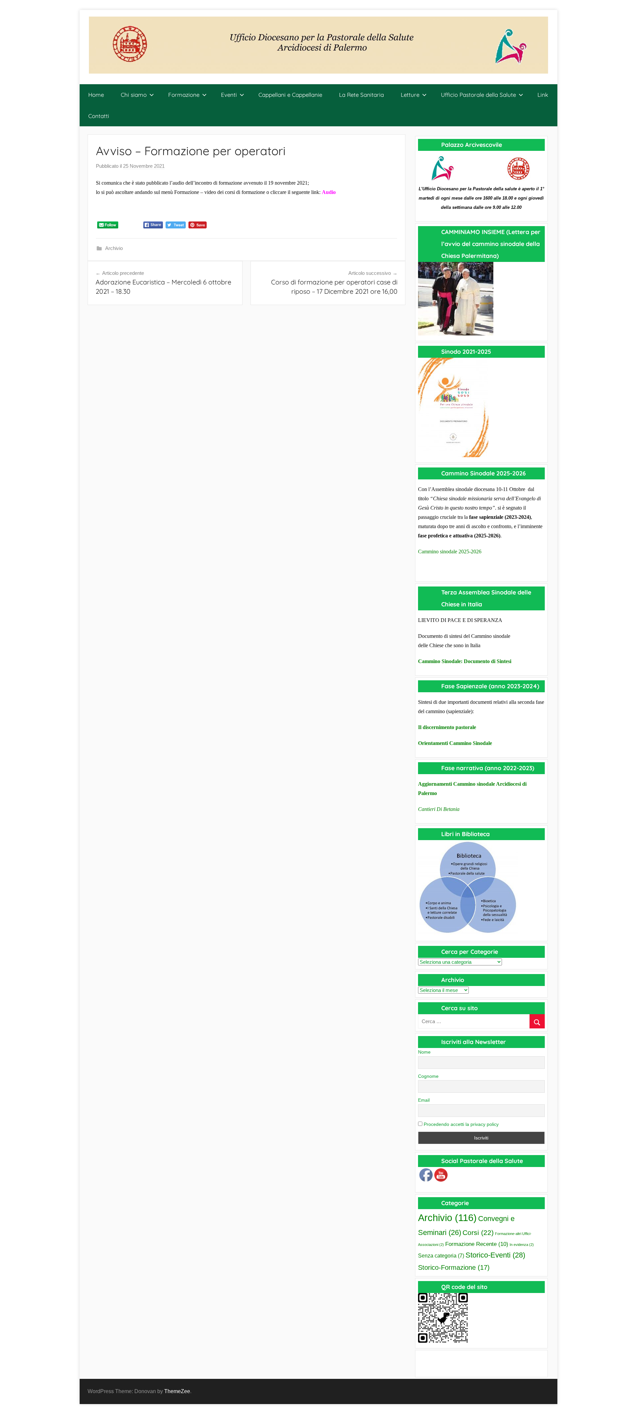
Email (424, 1100)
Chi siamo (134, 94)
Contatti (98, 115)
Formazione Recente (476, 1244)
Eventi (229, 94)
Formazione (183, 94)
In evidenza (522, 1245)
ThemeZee (177, 1391)
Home (96, 94)
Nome (424, 1052)
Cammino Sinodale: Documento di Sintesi (464, 661)
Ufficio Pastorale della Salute (478, 94)
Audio (329, 192)
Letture (410, 94)
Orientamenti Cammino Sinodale (455, 743)
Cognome (428, 1076)
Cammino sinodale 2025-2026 (449, 551)
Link (542, 94)
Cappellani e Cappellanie (290, 94)
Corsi (478, 1232)
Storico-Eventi (495, 1255)
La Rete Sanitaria (361, 94)
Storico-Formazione (454, 1267)
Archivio (114, 248)
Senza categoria (441, 1256)
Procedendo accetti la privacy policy (460, 1124)
